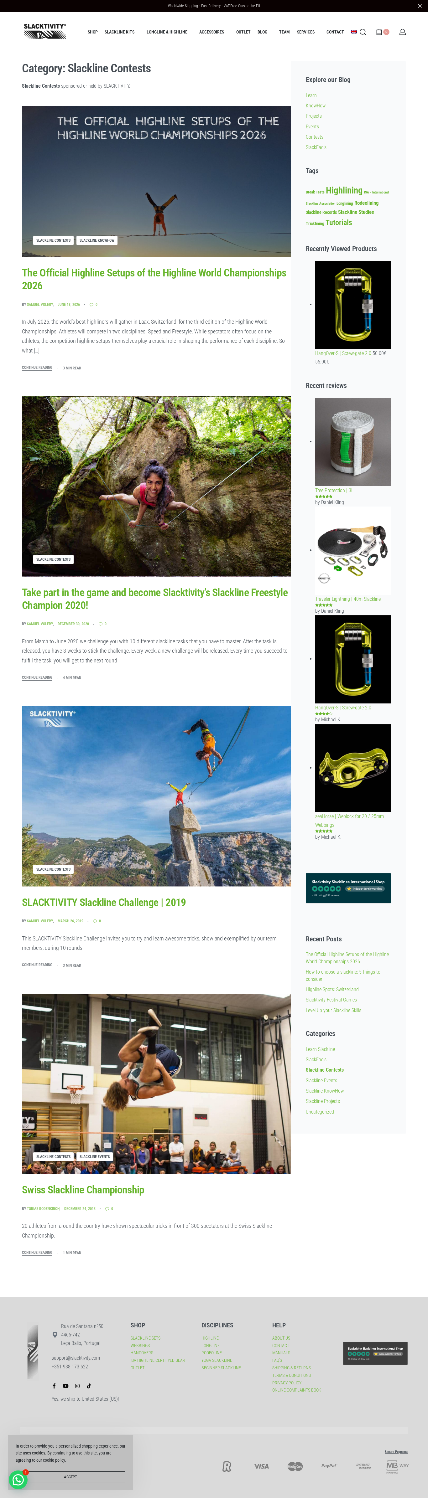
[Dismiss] (420, 6)
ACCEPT (70, 1477)
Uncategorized (320, 1112)
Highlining (344, 190)
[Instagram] (77, 1385)
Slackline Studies (356, 212)
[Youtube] (65, 1385)
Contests (314, 137)
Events (312, 127)
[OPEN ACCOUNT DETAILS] (402, 31)
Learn (311, 95)
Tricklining (315, 223)
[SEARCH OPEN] (362, 31)
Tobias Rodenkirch (43, 1209)
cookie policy (54, 1460)
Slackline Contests (53, 240)
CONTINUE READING (37, 368)
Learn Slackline (320, 1049)
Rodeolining (366, 203)
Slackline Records (321, 212)
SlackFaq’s (316, 147)
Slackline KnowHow (97, 240)
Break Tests (315, 192)
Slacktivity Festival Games (331, 1000)
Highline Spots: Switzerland (332, 989)
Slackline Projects (323, 1101)
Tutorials (339, 222)
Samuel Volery (40, 304)
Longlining (345, 203)
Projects (314, 116)
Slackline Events (95, 1157)
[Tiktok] (88, 1385)
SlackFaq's (316, 1060)
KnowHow (316, 106)
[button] (18, 1479)
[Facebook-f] (54, 1385)
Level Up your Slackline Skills (333, 1010)
